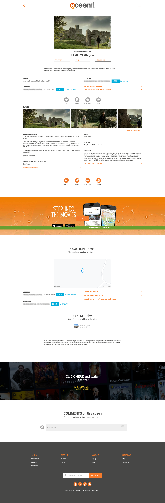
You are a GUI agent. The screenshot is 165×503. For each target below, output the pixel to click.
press (63, 462)
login (93, 462)
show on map (34, 459)
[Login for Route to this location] (82, 287)
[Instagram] (80, 486)
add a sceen (34, 466)
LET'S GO (82, 219)
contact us (125, 462)
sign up (94, 459)
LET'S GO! (95, 475)
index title (33, 462)
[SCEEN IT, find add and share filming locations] (82, 10)
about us (63, 459)
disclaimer (85, 490)
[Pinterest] (85, 486)
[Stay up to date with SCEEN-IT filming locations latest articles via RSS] (89, 486)
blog (78, 490)
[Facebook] (75, 486)
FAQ (123, 459)
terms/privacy (95, 490)
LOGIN (59, 89)
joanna (89, 326)
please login (72, 341)
